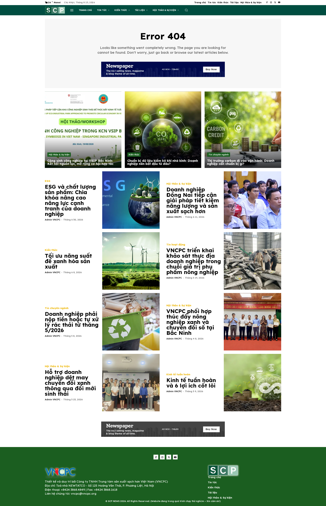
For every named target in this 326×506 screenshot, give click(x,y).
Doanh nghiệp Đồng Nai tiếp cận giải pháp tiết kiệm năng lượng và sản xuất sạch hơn (192, 200)
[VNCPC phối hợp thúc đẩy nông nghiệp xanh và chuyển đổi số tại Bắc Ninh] (252, 321)
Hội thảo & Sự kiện (59, 154)
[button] (186, 10)
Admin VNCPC (52, 219)
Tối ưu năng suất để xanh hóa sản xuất (68, 261)
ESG (47, 181)
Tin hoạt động (175, 244)
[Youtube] (279, 3)
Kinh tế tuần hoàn (178, 374)
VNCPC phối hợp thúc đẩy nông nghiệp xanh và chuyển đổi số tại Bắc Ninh (190, 322)
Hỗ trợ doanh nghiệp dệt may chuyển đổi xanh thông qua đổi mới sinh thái (70, 382)
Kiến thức (134, 154)
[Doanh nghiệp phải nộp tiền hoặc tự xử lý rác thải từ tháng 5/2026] (131, 321)
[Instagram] (271, 3)
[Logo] (60, 472)
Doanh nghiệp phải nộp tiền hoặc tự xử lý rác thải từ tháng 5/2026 (72, 321)
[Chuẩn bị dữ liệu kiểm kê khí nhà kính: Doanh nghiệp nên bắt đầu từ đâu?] (163, 129)
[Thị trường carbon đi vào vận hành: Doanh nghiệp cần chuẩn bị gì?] (243, 129)
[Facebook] (267, 3)
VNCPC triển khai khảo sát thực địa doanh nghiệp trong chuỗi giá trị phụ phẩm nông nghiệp (193, 261)
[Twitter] (275, 3)
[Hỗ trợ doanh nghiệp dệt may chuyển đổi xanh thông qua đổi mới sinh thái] (131, 382)
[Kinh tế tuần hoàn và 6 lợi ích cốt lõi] (252, 382)
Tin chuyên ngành (219, 154)
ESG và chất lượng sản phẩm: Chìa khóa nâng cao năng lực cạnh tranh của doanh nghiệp (70, 200)
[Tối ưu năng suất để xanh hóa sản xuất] (131, 261)
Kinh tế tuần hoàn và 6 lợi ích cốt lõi (191, 383)
